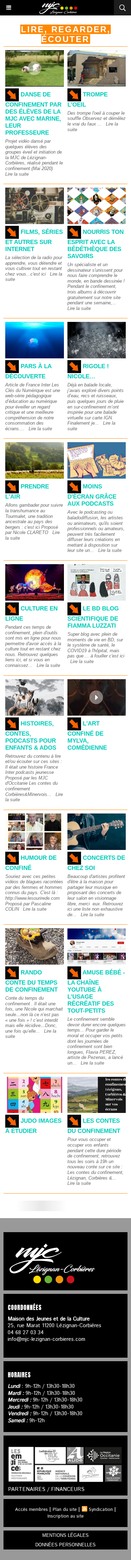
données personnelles (65, 1544)
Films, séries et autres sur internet (34, 240)
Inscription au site (66, 1516)
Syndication (101, 1509)
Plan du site (65, 1509)
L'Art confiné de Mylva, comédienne (87, 735)
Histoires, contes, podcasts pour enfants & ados (30, 735)
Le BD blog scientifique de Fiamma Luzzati (93, 617)
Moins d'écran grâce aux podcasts (91, 495)
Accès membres (31, 1509)
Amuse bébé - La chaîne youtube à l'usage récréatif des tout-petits (96, 991)
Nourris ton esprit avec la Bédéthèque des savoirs (95, 244)
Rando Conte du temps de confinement (31, 981)
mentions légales (65, 1535)
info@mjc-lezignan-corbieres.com (46, 1339)
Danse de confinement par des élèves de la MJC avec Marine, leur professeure (33, 113)
